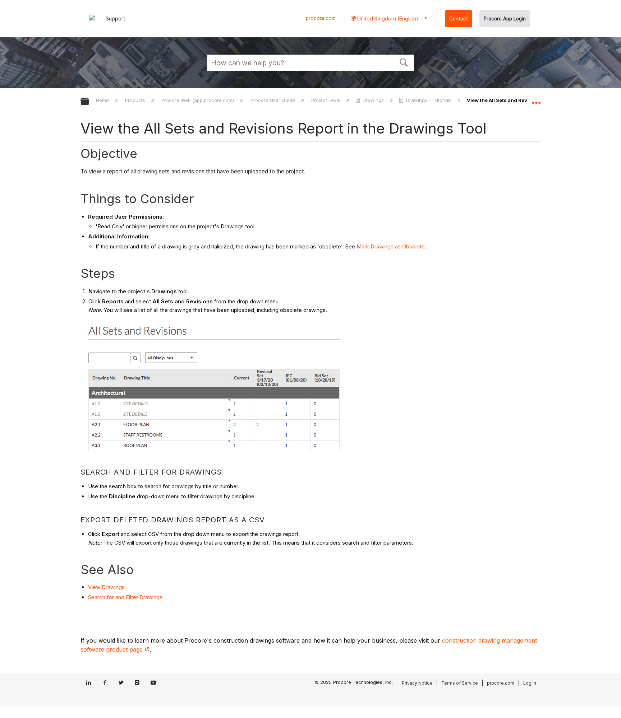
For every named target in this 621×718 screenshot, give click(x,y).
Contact (458, 19)
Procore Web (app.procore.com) (198, 100)
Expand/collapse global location (536, 99)
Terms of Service (459, 683)
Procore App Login (505, 19)
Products (136, 100)
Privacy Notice (417, 683)
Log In (529, 683)
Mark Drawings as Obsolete (390, 246)
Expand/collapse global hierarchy (89, 102)
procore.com (321, 18)
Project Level (326, 100)
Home (103, 100)
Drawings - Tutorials (429, 100)
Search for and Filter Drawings (125, 597)
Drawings (373, 100)
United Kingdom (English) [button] (387, 18)
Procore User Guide (273, 100)
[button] (404, 62)
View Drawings (106, 587)
